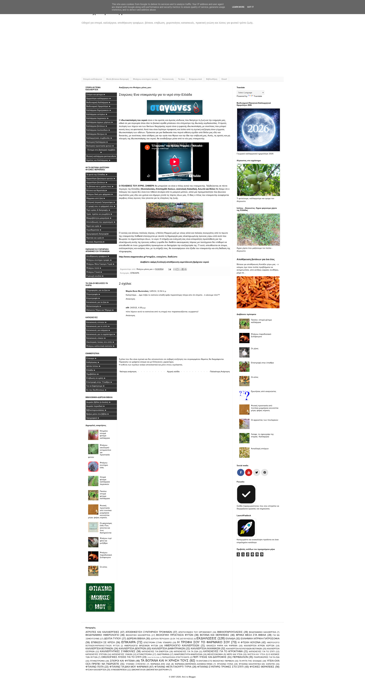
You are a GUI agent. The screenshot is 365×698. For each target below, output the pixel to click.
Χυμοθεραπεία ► (94, 230)
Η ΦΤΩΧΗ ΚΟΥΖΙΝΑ (249, 642)
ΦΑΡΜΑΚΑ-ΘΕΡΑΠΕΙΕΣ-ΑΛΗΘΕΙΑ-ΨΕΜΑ (193, 664)
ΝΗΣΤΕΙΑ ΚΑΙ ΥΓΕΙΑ (256, 654)
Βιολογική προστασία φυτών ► (100, 146)
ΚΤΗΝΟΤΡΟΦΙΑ (144, 654)
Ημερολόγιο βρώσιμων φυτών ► (100, 178)
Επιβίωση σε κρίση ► (96, 378)
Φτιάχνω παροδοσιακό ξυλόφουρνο (106, 554)
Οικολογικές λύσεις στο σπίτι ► (100, 342)
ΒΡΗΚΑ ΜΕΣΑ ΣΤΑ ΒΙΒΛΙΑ (251, 635)
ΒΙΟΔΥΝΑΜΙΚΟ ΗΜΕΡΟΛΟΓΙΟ (102, 635)
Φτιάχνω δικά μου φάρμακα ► (99, 194)
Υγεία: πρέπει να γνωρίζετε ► (99, 214)
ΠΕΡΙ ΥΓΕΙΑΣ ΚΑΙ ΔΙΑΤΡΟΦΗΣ (210, 657)
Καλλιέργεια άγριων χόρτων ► (99, 122)
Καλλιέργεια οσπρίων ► (97, 114)
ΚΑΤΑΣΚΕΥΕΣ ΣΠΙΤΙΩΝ (96, 654)
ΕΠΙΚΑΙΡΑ (134, 273)
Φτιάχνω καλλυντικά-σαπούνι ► (100, 346)
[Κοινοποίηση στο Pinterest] (185, 269)
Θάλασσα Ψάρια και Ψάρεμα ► (100, 310)
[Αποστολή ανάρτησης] (170, 269)
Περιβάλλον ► (92, 374)
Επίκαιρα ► (91, 358)
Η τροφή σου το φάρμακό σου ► (101, 206)
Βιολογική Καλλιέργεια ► (97, 142)
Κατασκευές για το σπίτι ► (98, 326)
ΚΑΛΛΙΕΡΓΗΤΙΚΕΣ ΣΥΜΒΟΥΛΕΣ (117, 651)
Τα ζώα (181, 79)
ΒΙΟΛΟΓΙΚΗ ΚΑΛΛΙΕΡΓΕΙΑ (138, 635)
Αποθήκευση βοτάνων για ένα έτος (256, 259)
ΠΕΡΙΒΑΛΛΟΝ (240, 657)
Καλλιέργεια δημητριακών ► (98, 110)
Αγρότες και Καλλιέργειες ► (98, 160)
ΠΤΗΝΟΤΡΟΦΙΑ (97, 661)
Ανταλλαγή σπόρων (260, 448)
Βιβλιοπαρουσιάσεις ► (96, 410)
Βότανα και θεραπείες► (96, 190)
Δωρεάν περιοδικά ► (95, 406)
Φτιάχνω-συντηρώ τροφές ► (99, 260)
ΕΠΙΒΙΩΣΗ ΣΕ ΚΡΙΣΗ (103, 642)
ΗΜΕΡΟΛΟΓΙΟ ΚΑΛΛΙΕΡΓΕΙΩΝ (181, 645)
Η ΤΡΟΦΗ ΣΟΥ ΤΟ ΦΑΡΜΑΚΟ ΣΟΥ (203, 642)
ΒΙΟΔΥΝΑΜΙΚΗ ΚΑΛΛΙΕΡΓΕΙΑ (262, 632)
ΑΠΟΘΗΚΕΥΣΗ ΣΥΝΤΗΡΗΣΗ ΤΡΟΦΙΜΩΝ (148, 632)
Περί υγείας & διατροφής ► (98, 210)
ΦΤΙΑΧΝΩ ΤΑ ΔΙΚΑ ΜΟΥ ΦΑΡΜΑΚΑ (129, 666)
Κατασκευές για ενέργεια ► (98, 330)
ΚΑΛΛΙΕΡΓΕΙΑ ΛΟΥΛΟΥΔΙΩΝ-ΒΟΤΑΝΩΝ (244, 648)
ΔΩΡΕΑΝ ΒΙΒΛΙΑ (136, 638)
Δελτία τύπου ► (93, 366)
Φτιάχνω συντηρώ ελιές (104, 465)
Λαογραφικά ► (93, 418)
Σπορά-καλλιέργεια (92, 79)
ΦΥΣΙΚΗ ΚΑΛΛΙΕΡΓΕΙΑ (96, 670)
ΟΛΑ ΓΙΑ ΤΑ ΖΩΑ (153, 657)
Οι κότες (103, 567)
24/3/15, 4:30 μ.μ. (138, 307)
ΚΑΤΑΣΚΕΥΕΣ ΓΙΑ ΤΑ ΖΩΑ (186, 651)
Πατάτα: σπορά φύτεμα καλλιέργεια (105, 495)
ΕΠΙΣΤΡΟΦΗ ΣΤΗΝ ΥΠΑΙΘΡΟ (158, 642)
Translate (258, 96)
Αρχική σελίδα (173, 371)
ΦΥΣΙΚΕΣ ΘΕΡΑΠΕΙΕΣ (262, 666)
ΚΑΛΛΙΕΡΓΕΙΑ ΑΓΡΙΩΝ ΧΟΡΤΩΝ (259, 645)
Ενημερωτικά (195, 79)
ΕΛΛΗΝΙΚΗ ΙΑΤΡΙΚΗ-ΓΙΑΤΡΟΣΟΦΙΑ (260, 638)
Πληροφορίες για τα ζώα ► (98, 290)
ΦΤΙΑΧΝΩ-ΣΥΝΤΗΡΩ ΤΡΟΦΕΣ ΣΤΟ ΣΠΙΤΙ (220, 666)
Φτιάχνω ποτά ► (94, 268)
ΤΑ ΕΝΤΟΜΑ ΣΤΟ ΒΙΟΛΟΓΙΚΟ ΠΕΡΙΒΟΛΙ (215, 661)
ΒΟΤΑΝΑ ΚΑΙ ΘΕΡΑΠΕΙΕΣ (214, 635)
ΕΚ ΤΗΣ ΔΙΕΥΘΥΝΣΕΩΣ (183, 639)
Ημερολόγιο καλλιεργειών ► (98, 98)
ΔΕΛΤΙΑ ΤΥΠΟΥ (112, 638)
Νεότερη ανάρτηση (128, 371)
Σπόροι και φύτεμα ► (95, 94)
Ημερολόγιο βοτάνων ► (97, 182)
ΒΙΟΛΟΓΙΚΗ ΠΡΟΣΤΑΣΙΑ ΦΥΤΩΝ (174, 635)
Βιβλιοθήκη (211, 79)
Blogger (192, 677)
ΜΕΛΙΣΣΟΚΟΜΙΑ (215, 654)
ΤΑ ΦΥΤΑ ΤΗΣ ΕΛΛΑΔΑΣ (250, 661)
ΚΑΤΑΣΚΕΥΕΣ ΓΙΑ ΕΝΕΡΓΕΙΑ (155, 651)
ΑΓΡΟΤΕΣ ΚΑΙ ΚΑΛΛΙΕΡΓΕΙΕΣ (102, 632)
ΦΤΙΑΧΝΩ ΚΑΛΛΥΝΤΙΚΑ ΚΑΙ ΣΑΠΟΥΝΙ (257, 664)
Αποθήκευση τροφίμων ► (98, 256)
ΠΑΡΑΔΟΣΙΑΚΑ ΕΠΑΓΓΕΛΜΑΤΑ (175, 657)
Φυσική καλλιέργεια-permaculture (101, 156)
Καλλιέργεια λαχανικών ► (97, 118)
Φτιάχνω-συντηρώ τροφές (145, 79)
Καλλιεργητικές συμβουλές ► (99, 138)
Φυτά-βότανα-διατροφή (117, 79)
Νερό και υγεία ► (94, 226)
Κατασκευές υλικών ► (96, 338)
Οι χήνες (254, 348)
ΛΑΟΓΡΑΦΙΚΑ (163, 654)
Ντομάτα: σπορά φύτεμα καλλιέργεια (105, 434)
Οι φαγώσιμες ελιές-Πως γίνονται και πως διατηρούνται (106, 528)
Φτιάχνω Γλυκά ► (94, 272)
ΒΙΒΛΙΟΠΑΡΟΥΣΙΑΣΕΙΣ (230, 632)
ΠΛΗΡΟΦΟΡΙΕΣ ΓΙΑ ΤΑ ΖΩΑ (266, 657)
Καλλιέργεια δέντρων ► (96, 134)
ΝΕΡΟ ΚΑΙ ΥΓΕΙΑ (234, 654)
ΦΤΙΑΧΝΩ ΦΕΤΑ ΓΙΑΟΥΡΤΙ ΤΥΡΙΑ (172, 666)
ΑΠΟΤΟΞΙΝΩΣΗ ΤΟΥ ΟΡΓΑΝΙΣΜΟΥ (195, 632)
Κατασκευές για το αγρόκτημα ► (100, 334)
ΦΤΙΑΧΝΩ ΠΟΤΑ (95, 666)
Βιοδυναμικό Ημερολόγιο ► (98, 106)
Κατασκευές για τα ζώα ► (97, 302)
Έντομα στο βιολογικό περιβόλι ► (101, 151)
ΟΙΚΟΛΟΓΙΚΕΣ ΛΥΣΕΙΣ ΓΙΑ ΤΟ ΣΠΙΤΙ (121, 657)
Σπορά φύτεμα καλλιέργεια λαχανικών (105, 480)
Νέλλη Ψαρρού (164, 233)
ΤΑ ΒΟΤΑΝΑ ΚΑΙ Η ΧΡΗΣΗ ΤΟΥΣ (164, 660)
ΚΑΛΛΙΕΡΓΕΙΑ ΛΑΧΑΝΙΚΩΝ (205, 648)
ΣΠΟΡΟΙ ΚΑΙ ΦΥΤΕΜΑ (122, 660)
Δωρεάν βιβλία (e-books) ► (98, 402)
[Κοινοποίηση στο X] (180, 269)
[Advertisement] (171, 52)
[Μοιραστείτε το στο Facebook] (182, 269)
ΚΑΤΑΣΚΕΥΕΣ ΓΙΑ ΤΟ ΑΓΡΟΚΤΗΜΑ (223, 651)
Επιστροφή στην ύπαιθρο (262, 363)
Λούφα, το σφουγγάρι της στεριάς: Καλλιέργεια (262, 435)
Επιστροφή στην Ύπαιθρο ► (99, 382)
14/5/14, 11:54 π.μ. (158, 291)
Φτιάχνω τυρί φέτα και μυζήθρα (105, 540)
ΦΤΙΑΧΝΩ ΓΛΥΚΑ (225, 664)
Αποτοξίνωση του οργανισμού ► (101, 222)
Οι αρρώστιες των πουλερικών (264, 420)
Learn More (238, 7)
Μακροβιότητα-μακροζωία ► (99, 218)
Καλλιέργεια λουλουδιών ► (98, 130)
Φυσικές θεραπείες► (95, 242)
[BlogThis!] (177, 269)
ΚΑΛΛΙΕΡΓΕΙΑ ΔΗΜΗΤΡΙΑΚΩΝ (168, 648)
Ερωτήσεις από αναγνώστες (263, 391)
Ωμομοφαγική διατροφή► (97, 234)
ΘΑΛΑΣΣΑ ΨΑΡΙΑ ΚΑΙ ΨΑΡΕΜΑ (221, 645)
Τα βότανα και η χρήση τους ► (100, 186)
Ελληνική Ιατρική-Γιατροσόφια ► (100, 202)
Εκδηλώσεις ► (93, 362)
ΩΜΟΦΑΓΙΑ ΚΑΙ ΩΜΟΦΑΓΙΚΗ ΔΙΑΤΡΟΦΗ (150, 670)
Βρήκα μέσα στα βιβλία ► (97, 414)
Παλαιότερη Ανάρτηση (220, 371)
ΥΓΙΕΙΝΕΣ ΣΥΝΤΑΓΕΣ (136, 664)
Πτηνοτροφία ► (93, 294)
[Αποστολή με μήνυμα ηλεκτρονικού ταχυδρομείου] (174, 269)
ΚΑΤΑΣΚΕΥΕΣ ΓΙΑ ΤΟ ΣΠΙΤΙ (262, 651)
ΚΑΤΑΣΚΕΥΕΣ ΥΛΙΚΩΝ (122, 654)
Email (224, 79)
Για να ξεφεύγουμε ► (95, 386)
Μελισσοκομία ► (93, 306)
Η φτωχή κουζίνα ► (95, 276)
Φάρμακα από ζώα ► (95, 198)
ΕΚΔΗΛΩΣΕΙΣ (206, 638)
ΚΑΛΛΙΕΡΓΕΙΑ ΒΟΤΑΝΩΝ (99, 648)
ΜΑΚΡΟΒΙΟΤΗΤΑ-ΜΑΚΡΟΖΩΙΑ (188, 654)
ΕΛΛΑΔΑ (230, 638)
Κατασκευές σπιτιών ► (96, 322)
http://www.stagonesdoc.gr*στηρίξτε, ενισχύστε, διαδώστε (148, 256)
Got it (250, 7)
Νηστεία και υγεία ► (95, 238)
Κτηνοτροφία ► (93, 298)
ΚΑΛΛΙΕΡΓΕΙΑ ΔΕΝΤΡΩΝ (132, 648)
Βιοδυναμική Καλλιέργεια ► (98, 102)
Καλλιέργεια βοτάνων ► (97, 126)
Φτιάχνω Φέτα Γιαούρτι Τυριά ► (100, 264)
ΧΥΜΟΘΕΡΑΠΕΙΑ (119, 670)
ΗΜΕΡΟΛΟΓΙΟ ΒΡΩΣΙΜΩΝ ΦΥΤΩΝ (141, 645)
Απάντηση (130, 299)
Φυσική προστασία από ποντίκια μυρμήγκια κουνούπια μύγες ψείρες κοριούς (100, 511)
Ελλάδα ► (91, 370)
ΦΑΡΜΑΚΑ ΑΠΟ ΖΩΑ (160, 664)
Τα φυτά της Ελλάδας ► (97, 174)
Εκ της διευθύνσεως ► (96, 390)
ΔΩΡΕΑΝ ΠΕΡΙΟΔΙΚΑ (160, 639)
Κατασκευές (168, 79)
